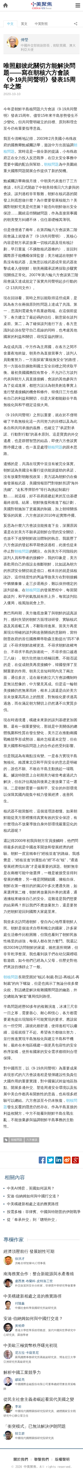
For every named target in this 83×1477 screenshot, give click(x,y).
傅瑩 (24, 40)
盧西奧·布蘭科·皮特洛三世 (34, 1281)
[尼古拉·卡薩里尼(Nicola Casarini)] (8, 1354)
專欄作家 (13, 1240)
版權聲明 (62, 1459)
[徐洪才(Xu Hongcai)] (8, 1260)
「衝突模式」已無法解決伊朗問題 (34, 1426)
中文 (10, 24)
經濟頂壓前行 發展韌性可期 (28, 1251)
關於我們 (20, 1459)
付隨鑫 (20, 1303)
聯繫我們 (41, 1459)
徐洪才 (20, 1258)
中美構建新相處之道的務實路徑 (33, 1204)
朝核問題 (51, 164)
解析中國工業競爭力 (22, 1372)
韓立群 (20, 1433)
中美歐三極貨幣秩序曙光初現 (30, 1345)
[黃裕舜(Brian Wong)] (8, 1327)
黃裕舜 (20, 1326)
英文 (24, 24)
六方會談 (31, 1139)
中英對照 (41, 24)
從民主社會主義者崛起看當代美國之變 (38, 1399)
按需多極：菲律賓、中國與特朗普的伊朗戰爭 (44, 1212)
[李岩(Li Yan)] (8, 1408)
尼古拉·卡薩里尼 (27, 1352)
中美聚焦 (41, 5)
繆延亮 (20, 1379)
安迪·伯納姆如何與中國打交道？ (33, 1196)
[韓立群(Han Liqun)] (8, 1435)
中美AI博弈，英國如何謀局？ (31, 1188)
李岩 (18, 1406)
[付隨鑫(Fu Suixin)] (8, 1305)
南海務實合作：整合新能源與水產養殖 (38, 1274)
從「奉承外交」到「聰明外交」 (33, 1220)
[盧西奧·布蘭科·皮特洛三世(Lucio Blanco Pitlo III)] (8, 1282)
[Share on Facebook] (42, 1160)
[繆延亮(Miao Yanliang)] (8, 1381)
